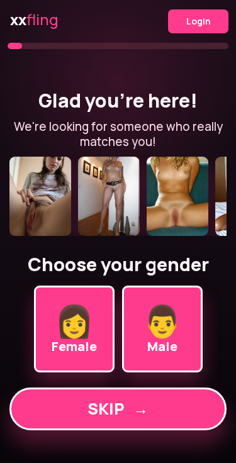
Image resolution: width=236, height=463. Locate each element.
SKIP (118, 408)
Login (198, 21)
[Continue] (118, 196)
